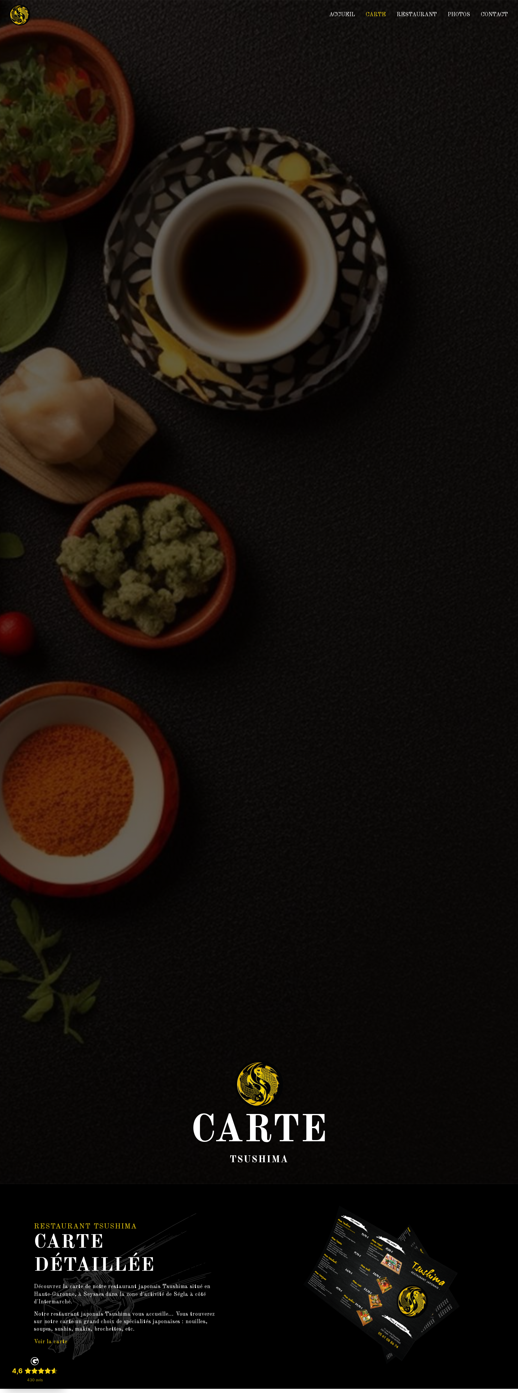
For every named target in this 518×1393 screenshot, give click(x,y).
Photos (459, 14)
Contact (494, 14)
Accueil (342, 14)
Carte (376, 14)
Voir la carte (50, 1341)
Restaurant (417, 14)
